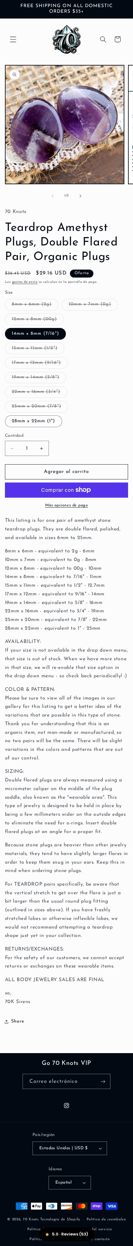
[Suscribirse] (103, 1081)
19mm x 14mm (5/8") (39, 379)
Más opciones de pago (66, 505)
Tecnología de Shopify (60, 1219)
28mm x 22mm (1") (33, 421)
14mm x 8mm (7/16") (35, 333)
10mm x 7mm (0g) (93, 306)
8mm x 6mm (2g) (35, 306)
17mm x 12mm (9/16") (40, 364)
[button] (13, 39)
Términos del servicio (93, 1229)
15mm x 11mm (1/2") (38, 350)
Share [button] (17, 1021)
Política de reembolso (106, 1219)
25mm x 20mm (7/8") (40, 408)
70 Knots (31, 1219)
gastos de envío (25, 282)
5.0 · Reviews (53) (70, 1234)
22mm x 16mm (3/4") (39, 393)
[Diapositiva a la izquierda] (52, 196)
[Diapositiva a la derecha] (80, 196)
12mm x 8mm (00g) (38, 321)
